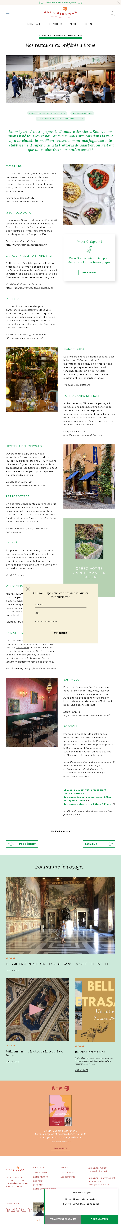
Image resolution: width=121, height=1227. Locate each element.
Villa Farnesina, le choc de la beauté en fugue (34, 1053)
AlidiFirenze (60, 12)
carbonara (21, 184)
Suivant (91, 844)
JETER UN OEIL (89, 273)
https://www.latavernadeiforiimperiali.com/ (30, 288)
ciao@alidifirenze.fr (98, 1171)
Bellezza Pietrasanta (90, 1052)
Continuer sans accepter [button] (81, 1193)
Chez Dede (22, 647)
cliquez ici (93, 1203)
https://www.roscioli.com (77, 776)
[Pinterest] (8, 1210)
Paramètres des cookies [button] (63, 1219)
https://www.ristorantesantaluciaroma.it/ (86, 715)
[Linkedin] (13, 1210)
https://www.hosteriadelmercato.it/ (25, 485)
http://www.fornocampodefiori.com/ (83, 435)
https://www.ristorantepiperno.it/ (24, 338)
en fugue (21, 464)
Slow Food (27, 220)
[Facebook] (30, 1210)
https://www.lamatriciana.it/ (41, 668)
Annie (38, 564)
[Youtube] (23, 1210)
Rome (9, 184)
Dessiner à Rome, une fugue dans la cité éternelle (57, 964)
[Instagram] (18, 1210)
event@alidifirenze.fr (98, 1184)
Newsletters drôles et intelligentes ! (60, 2)
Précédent (27, 844)
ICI (87, 800)
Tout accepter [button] (99, 1219)
